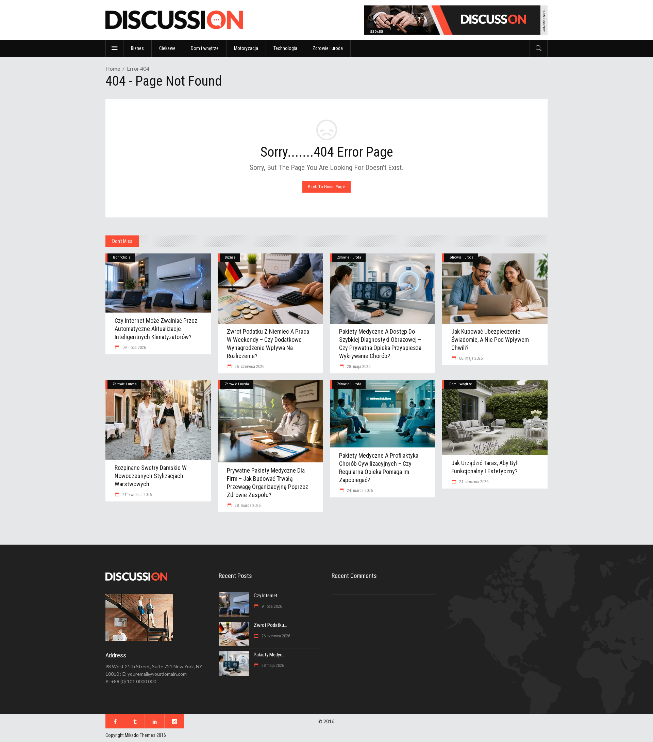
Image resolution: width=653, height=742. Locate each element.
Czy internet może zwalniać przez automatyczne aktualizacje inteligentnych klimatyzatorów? (156, 328)
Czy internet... (267, 596)
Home (112, 68)
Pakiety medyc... (269, 655)
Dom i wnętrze (460, 384)
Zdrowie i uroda (349, 257)
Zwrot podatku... (270, 625)
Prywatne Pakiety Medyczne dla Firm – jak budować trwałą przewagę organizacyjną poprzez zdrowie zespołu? (267, 482)
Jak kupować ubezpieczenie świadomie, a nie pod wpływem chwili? (490, 339)
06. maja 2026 (470, 358)
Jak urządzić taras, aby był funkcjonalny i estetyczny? (484, 467)
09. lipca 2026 (133, 347)
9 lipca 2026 (271, 606)
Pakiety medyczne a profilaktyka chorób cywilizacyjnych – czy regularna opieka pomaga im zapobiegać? (378, 467)
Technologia (122, 257)
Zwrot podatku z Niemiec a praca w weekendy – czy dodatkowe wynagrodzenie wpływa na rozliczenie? (268, 343)
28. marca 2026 (247, 505)
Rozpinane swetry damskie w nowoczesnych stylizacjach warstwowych (151, 476)
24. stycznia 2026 (473, 481)
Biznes (230, 257)
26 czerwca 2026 (275, 636)
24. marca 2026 (359, 490)
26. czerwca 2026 (249, 366)
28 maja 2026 (272, 665)
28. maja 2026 (358, 366)
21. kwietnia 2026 (136, 494)
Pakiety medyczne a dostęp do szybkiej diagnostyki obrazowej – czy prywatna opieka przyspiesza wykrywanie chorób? (380, 343)
